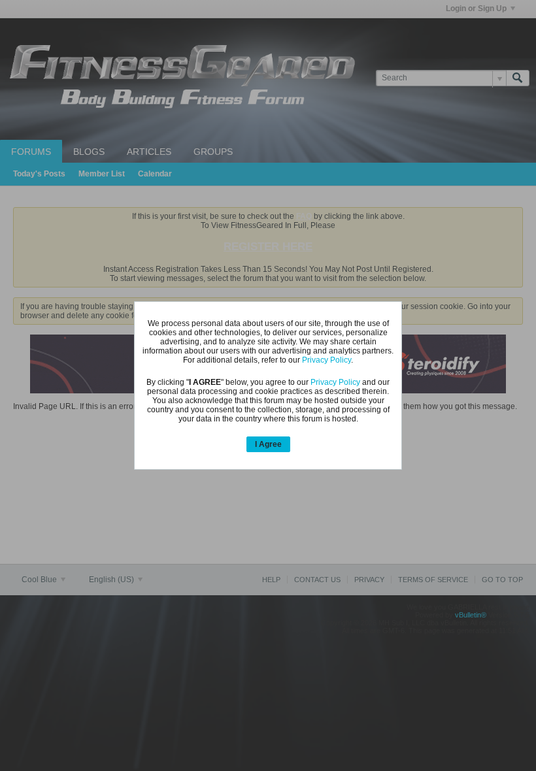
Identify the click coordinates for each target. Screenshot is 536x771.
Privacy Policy (326, 360)
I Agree (268, 444)
